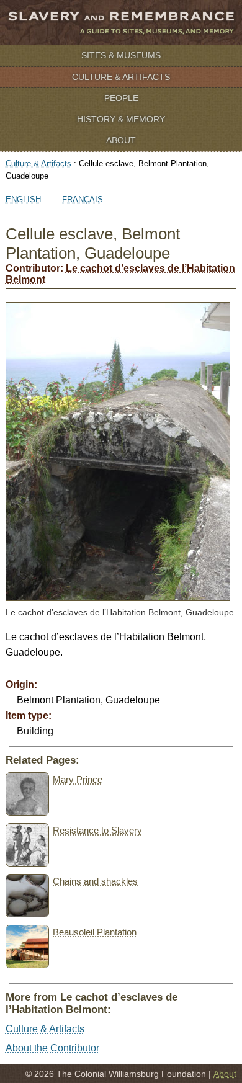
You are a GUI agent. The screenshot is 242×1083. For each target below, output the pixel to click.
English (23, 199)
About (121, 140)
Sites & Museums (121, 55)
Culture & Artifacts (121, 77)
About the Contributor (52, 1048)
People (121, 98)
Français (82, 199)
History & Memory (121, 119)
